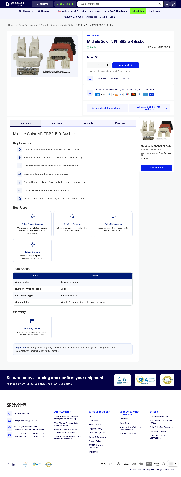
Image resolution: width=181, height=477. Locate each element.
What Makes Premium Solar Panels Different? (66, 424)
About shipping (125, 71)
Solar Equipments (28, 25)
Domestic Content (158, 431)
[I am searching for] (160, 4)
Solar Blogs (125, 422)
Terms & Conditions (97, 436)
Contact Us (94, 420)
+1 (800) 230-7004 (73, 17)
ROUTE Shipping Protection (96, 446)
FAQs (91, 416)
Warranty (88, 123)
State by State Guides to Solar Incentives (130, 428)
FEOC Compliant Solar (160, 416)
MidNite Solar (93, 36)
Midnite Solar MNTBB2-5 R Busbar (156, 146)
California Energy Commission (157, 436)
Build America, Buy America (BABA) (162, 421)
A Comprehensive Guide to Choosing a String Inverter (65, 430)
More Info (120, 123)
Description (25, 123)
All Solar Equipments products (148, 108)
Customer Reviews (128, 433)
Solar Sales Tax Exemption (161, 427)
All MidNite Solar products (106, 108)
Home (11, 25)
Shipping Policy (95, 428)
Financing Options (97, 432)
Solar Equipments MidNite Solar (57, 25)
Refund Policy (95, 424)
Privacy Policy (95, 441)
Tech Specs (57, 123)
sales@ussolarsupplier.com (100, 17)
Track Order (94, 451)
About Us (124, 418)
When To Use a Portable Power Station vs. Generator (67, 437)
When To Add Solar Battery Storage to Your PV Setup (66, 417)
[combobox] (120, 4)
